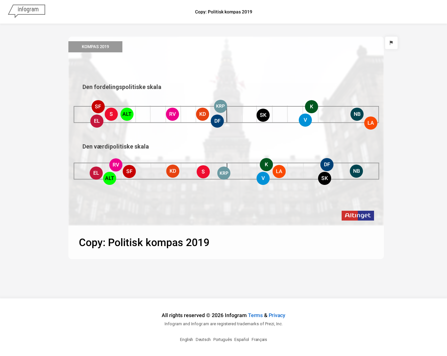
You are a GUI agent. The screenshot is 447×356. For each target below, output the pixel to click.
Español (241, 339)
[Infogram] (26, 12)
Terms (255, 315)
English (186, 339)
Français (259, 339)
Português (222, 339)
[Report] (391, 43)
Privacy (277, 315)
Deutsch (203, 339)
